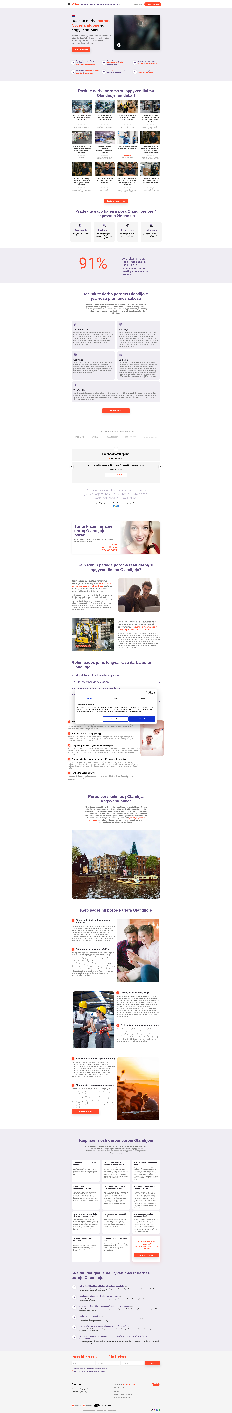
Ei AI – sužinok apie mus (122, 1397)
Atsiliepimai (125, 1384)
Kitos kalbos (87, 1405)
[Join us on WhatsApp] (159, 1410)
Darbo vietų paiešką (81, 49)
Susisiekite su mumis (146, 1255)
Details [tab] (116, 698)
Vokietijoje (100, 4)
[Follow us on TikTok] (152, 1410)
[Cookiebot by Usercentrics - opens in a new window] (147, 692)
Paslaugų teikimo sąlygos (89, 1410)
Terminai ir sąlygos (101, 1410)
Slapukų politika (112, 1410)
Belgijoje (92, 4)
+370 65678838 (109, 550)
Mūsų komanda (119, 1388)
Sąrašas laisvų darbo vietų (116, 201)
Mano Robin (76, 1405)
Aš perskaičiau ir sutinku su (91, 1369)
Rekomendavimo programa (123, 1394)
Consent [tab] (89, 698)
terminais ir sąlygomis (100, 1371)
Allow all (142, 719)
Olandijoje (84, 4)
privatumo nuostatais (100, 1369)
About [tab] (143, 698)
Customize (114, 719)
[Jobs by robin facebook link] (157, 1410)
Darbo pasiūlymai (113, 4)
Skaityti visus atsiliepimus (116, 475)
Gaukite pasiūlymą (152, 4)
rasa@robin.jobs (109, 547)
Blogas (116, 1391)
